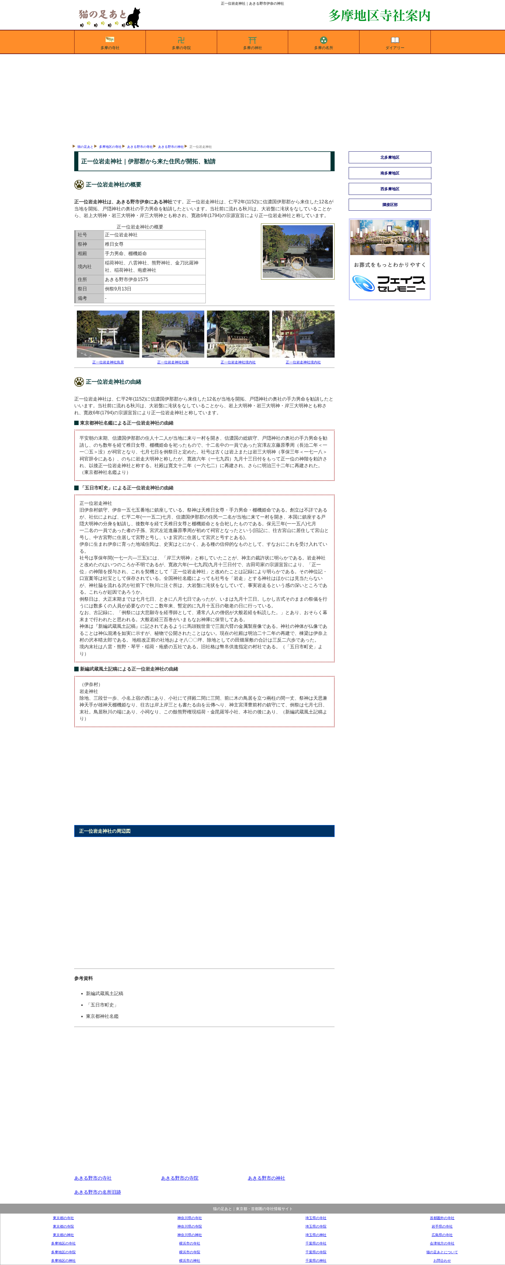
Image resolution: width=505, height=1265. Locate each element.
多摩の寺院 (181, 48)
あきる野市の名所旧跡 (97, 1192)
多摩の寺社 (110, 48)
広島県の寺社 (442, 1235)
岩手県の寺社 (442, 1226)
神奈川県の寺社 (189, 1218)
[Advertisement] (252, 98)
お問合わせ (442, 1260)
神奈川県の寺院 (189, 1226)
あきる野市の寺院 (179, 1178)
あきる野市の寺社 (140, 146)
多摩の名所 (323, 48)
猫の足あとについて (442, 1252)
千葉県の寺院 (315, 1252)
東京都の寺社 (63, 1218)
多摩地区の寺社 (110, 146)
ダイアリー (394, 48)
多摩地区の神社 (63, 1260)
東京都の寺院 (63, 1226)
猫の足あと (85, 146)
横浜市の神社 (189, 1260)
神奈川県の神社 (189, 1235)
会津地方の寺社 (442, 1243)
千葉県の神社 (315, 1260)
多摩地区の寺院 (63, 1252)
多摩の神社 (252, 48)
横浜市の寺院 (189, 1252)
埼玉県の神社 (315, 1235)
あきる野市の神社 (171, 146)
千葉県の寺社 (315, 1243)
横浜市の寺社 (189, 1243)
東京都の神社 (63, 1235)
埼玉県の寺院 (315, 1226)
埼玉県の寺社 (315, 1218)
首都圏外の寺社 (442, 1218)
